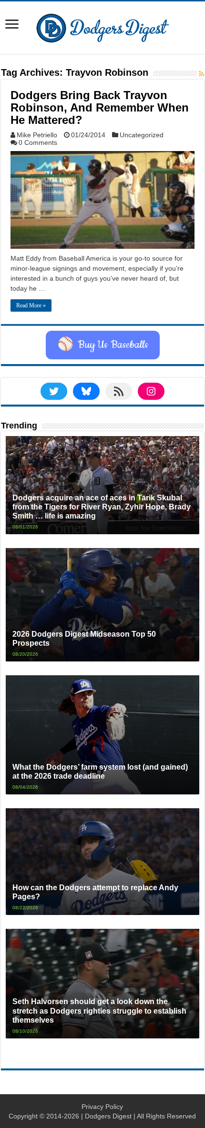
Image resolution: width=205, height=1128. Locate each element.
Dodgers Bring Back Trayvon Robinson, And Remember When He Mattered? (99, 107)
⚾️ (102, 345)
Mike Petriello (37, 135)
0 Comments (38, 142)
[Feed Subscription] (201, 74)
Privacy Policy (102, 1106)
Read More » (31, 305)
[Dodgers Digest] (102, 25)
